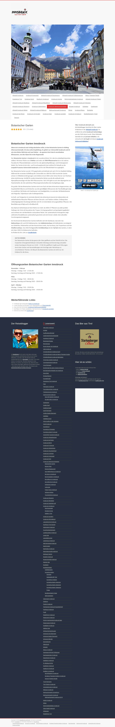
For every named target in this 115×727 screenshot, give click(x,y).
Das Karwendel (49, 508)
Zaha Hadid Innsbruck (49, 708)
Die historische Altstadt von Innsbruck (53, 370)
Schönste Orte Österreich (49, 633)
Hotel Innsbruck (47, 424)
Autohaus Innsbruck (48, 338)
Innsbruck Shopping (48, 498)
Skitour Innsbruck (47, 649)
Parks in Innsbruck (33, 304)
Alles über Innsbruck (48, 327)
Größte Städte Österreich (49, 413)
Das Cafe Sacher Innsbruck (52, 397)
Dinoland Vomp (49, 511)
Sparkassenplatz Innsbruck (50, 655)
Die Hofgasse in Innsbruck (51, 673)
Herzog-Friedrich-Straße (51, 678)
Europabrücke (47, 378)
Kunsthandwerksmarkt (49, 530)
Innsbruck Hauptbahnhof (49, 451)
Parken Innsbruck (47, 604)
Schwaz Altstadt (86, 371)
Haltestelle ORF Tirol (52, 577)
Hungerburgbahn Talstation (54, 587)
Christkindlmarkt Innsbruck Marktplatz (53, 357)
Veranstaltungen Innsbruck (50, 687)
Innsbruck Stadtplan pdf (49, 503)
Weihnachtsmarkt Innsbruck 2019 (54, 697)
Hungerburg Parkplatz (49, 429)
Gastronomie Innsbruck (49, 394)
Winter (70, 110)
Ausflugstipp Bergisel (48, 333)
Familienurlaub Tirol (83, 380)
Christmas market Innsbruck (50, 360)
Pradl (44, 612)
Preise (48, 590)
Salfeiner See (46, 628)
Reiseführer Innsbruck (49, 615)
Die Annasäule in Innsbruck (52, 476)
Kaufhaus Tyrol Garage (49, 524)
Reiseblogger (16, 354)
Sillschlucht (46, 644)
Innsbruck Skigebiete (48, 500)
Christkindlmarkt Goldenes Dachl (51, 351)
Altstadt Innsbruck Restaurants (62, 103)
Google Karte (32, 232)
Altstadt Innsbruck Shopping (21, 106)
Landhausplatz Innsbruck (49, 532)
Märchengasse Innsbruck (49, 543)
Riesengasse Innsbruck (49, 623)
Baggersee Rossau (48, 341)
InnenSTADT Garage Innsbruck (51, 434)
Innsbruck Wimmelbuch (49, 519)
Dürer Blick (46, 373)
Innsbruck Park (47, 459)
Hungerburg (46, 426)
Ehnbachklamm (47, 376)
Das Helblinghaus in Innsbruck (53, 471)
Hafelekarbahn (49, 569)
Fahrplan (49, 574)
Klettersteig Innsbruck (49, 527)
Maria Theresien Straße (92, 95)
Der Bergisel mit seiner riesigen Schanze (53, 368)
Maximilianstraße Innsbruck (50, 551)
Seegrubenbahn (49, 595)
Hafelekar (85, 106)
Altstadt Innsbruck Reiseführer (41, 103)
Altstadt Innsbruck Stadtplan (21, 103)
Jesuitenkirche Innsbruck (49, 522)
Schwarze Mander (48, 639)
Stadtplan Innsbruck (48, 666)
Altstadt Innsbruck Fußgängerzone (72, 95)
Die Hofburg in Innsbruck (51, 479)
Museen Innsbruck (74, 106)
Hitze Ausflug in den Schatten (51, 421)
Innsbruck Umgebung (75, 114)
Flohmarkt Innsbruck (48, 386)
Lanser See (46, 535)
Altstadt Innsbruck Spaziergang (50, 95)
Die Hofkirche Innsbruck (51, 482)
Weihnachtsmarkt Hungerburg (51, 692)
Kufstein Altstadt (84, 369)
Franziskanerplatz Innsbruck (50, 389)
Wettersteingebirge (82, 374)
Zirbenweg (46, 711)
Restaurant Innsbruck (49, 617)
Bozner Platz (48, 466)
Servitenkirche (47, 641)
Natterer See (46, 562)
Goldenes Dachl (29, 99)
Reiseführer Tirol (47, 714)
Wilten (44, 703)
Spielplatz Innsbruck (48, 660)
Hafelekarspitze (47, 418)
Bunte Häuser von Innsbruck (50, 346)
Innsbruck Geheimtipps (39, 106)
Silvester (45, 647)
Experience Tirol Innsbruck (50, 381)
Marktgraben (46, 546)
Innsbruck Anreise (56, 99)
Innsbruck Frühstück (48, 445)
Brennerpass (46, 343)
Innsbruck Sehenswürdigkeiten (57, 106)
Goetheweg (94, 106)
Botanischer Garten (50, 463)
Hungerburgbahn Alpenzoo (54, 582)
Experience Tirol (17, 99)
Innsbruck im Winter (48, 453)
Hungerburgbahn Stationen (54, 585)
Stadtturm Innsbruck (43, 99)
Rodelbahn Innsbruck (48, 625)
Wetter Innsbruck (47, 700)
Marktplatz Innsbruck (48, 548)
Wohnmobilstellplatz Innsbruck (74, 99)
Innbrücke (47, 487)
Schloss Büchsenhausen (49, 631)
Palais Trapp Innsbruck (51, 489)
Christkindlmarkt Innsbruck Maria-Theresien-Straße (56, 354)
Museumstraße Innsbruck (50, 559)
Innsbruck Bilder (16, 725)
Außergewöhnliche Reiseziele (50, 335)
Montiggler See (81, 372)
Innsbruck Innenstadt (32, 95)
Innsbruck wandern (60, 114)
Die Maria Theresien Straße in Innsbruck (55, 676)
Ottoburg (45, 601)
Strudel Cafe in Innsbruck (51, 399)
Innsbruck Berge (79, 110)
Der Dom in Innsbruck (50, 474)
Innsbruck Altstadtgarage (50, 437)
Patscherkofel (47, 305)
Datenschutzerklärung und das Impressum (21, 367)
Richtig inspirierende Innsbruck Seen (52, 620)
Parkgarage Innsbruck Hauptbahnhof (53, 607)
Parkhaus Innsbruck (48, 609)
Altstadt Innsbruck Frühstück (82, 103)
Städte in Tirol (48, 513)
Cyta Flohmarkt (47, 365)
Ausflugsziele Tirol (99, 380)
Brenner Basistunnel (50, 469)
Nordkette (90, 110)
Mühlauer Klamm (47, 554)
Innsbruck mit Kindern (33, 114)
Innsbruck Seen (47, 114)
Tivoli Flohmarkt (47, 681)
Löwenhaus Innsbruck (49, 540)
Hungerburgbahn (49, 572)
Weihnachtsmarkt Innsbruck (57, 110)
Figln (44, 384)
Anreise (45, 330)
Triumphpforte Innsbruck (51, 495)
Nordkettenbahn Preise (51, 593)
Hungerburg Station (52, 579)
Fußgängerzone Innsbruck (50, 392)
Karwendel (25, 359)
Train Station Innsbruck (49, 684)
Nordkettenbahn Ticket (90, 114)
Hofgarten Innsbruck (50, 484)
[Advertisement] (89, 400)
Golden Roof (46, 405)
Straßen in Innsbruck (48, 671)
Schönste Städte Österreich (50, 636)
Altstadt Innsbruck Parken (93, 99)
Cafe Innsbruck (47, 349)
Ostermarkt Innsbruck (49, 599)
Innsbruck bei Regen (18, 114)
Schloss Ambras (49, 492)
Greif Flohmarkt (47, 410)
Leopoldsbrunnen (47, 538)
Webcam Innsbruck (48, 689)
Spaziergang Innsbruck (49, 658)
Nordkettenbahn (47, 567)
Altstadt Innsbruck (18, 95)
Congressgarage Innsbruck (50, 362)
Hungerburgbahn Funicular (50, 432)
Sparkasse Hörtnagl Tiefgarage (51, 652)
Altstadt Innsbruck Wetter (20, 110)
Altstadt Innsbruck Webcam (38, 110)
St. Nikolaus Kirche (48, 663)
